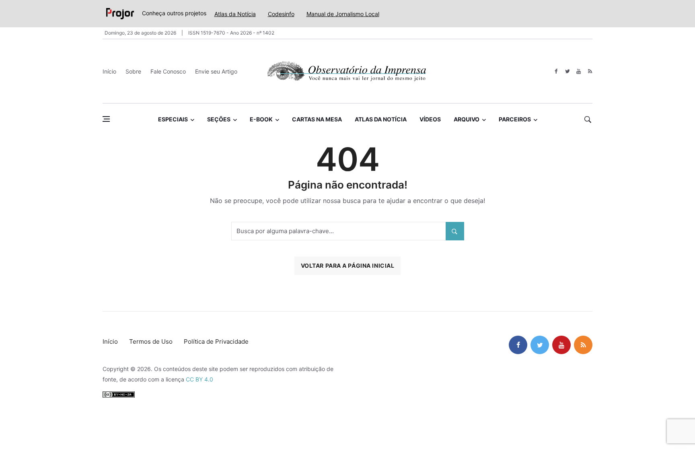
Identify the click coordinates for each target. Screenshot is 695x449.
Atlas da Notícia (235, 13)
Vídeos (430, 119)
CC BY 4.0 (199, 379)
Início (109, 71)
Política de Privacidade (216, 341)
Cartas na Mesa (317, 119)
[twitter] (567, 71)
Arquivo (466, 119)
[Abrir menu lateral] (106, 119)
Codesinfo (281, 13)
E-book (261, 119)
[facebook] (556, 71)
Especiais (173, 119)
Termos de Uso (151, 341)
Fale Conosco (168, 71)
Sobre (133, 71)
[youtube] (578, 71)
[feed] (589, 71)
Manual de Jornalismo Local (342, 13)
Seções (218, 119)
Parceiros (515, 119)
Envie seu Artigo (216, 71)
